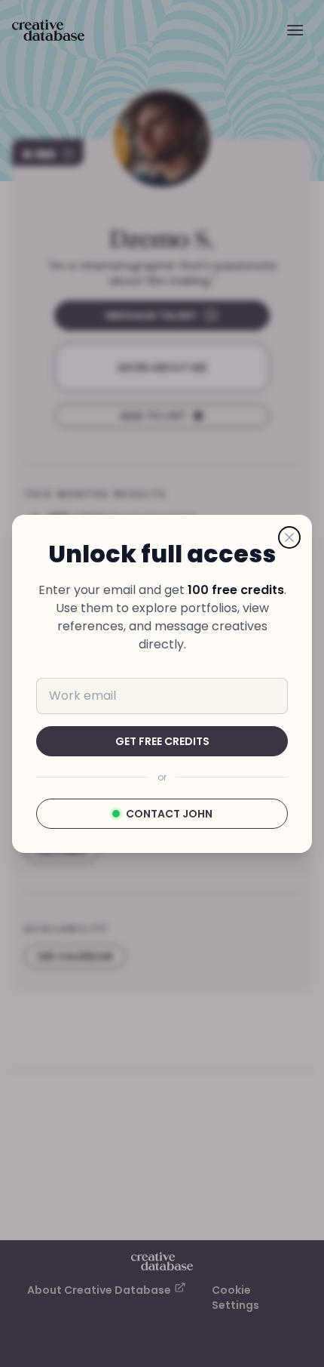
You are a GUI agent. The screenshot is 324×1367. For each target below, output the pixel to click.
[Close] (289, 537)
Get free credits (162, 741)
